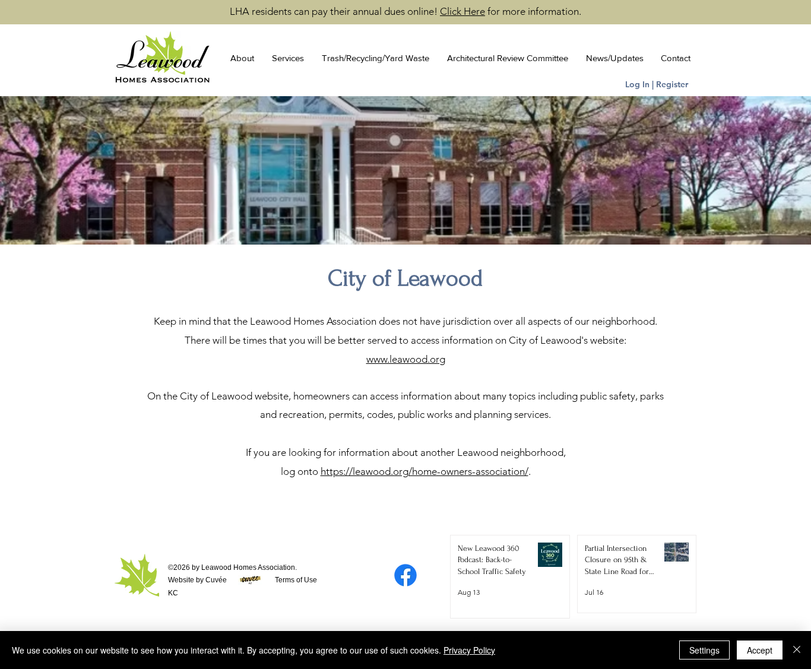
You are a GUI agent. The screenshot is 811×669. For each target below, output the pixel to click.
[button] (239, 58)
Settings (704, 650)
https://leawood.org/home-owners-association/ (424, 471)
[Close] (797, 650)
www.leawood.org (405, 359)
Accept (759, 650)
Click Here (462, 11)
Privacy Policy (469, 650)
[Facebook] (405, 575)
